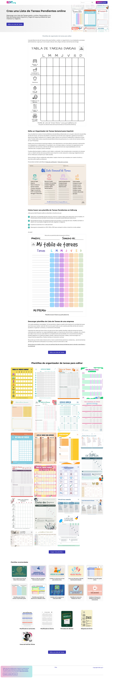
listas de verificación (51, 162)
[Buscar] (92, 2)
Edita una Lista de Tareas (15, 24)
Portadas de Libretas (67, 628)
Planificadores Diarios (47, 628)
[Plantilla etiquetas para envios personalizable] (87, 619)
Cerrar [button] (15, 674)
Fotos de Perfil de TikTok (27, 644)
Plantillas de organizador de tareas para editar (57, 36)
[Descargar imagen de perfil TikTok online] (27, 637)
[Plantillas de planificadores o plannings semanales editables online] (27, 619)
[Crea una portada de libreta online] (67, 619)
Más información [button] (23, 671)
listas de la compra (63, 162)
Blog (56, 667)
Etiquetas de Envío (86, 628)
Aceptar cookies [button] (7, 674)
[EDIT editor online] (11, 2)
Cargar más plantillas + (57, 552)
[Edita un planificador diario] (47, 619)
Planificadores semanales (27, 628)
